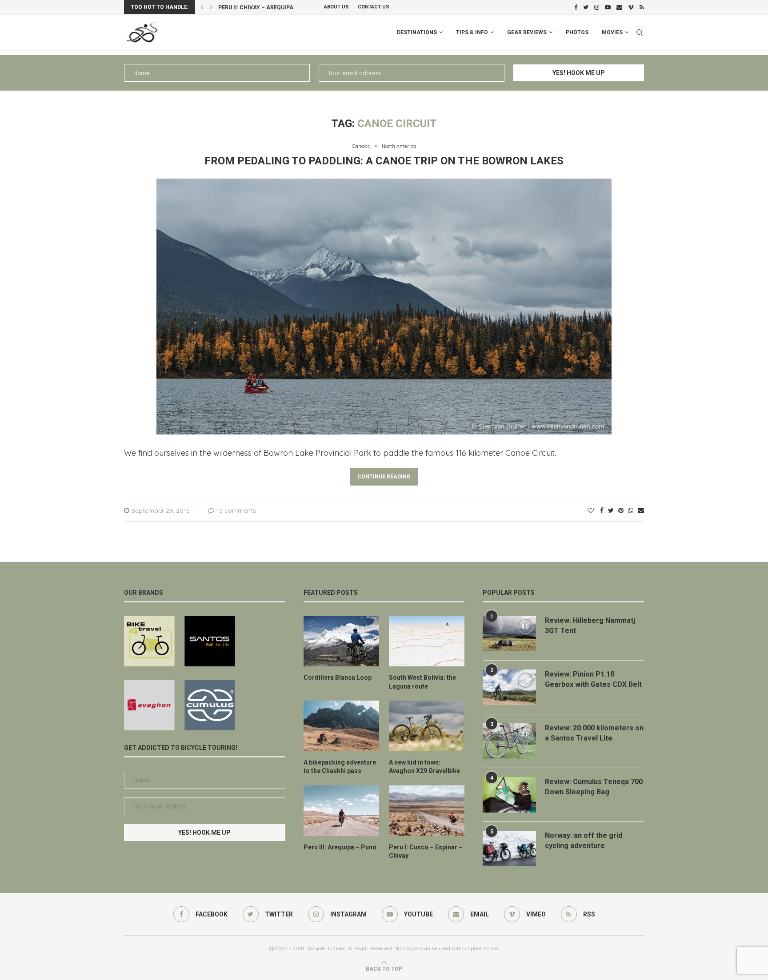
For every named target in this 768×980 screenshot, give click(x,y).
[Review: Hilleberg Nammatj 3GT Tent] (509, 633)
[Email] (619, 7)
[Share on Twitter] (611, 510)
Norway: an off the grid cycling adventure (583, 840)
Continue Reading (384, 477)
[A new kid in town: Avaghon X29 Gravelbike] (426, 726)
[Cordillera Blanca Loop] (341, 641)
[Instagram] (596, 7)
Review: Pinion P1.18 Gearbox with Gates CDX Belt (593, 679)
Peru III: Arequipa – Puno (340, 847)
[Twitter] (585, 7)
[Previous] (202, 7)
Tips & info (472, 32)
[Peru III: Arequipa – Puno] (341, 810)
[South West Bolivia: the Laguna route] (426, 641)
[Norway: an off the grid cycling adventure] (509, 848)
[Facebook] (575, 7)
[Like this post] (591, 510)
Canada (361, 146)
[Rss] (642, 7)
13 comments (236, 510)
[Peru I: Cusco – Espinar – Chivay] (426, 810)
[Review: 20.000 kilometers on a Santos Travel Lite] (509, 741)
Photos (577, 32)
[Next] (211, 7)
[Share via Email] (641, 510)
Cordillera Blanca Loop (338, 677)
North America (399, 146)
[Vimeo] (631, 7)
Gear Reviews (527, 32)
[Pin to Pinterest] (621, 510)
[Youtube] (608, 7)
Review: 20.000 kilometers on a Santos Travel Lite (594, 733)
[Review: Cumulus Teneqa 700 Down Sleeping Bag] (509, 795)
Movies (612, 32)
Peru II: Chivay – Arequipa (255, 7)
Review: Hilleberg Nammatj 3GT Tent (590, 625)
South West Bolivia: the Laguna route (422, 682)
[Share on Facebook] (602, 510)
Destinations (417, 32)
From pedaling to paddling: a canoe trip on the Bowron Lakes (384, 161)
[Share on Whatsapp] (630, 510)
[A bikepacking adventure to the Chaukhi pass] (341, 726)
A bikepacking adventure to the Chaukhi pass (340, 767)
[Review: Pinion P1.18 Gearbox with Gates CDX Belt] (509, 687)
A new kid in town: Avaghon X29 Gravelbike (424, 767)
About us (336, 7)
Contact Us (373, 7)
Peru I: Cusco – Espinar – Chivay (426, 852)
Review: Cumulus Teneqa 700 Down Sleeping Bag (594, 786)
